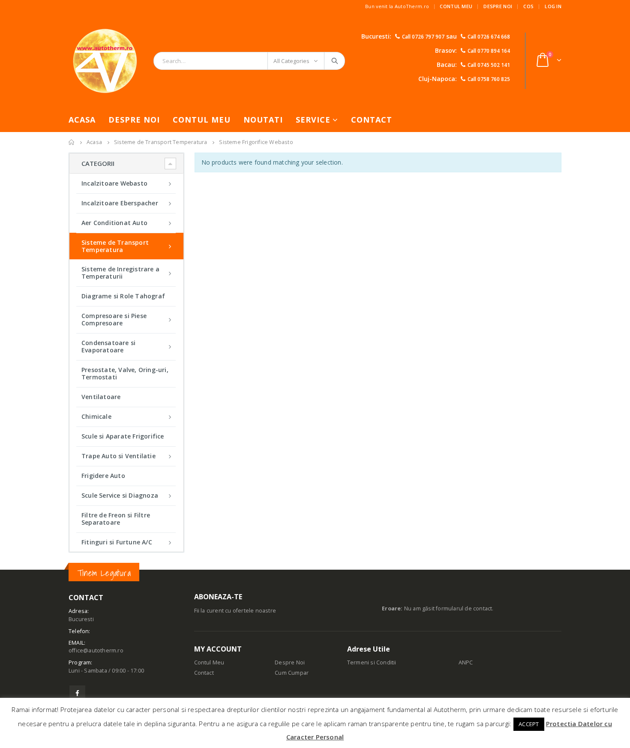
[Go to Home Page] (72, 142)
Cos (528, 6)
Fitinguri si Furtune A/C (116, 542)
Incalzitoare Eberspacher (119, 203)
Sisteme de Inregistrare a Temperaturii (120, 272)
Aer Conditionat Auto (114, 223)
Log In (553, 6)
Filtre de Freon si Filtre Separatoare (115, 518)
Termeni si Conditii (371, 662)
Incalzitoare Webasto (114, 183)
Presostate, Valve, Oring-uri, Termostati (124, 373)
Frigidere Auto (103, 476)
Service (313, 119)
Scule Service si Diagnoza (119, 495)
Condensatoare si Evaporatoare (108, 346)
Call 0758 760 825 (489, 79)
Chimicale (96, 416)
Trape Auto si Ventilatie (118, 456)
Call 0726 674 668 (489, 36)
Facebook (77, 693)
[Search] (335, 60)
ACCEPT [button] (529, 724)
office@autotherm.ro (96, 650)
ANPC (466, 662)
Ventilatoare (100, 397)
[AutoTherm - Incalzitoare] (105, 60)
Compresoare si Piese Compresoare (114, 319)
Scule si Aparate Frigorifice (122, 436)
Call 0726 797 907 (423, 36)
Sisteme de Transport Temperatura (115, 246)
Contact (371, 119)
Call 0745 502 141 (489, 65)
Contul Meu (456, 6)
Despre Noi (497, 6)
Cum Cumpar (292, 672)
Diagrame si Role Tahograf (123, 296)
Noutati (263, 119)
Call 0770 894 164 (489, 50)
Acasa (82, 119)
